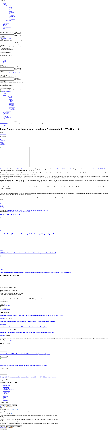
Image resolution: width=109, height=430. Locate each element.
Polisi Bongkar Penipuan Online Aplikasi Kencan (18, 211)
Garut (10, 11)
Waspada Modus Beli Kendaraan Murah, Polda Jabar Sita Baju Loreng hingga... (25, 354)
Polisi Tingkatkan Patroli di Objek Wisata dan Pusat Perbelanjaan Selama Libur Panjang (28, 210)
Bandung (6, 385)
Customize (3, 405)
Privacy (5, 397)
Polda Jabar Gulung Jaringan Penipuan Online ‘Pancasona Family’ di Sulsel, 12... (25, 365)
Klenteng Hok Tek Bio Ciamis (100, 169)
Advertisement (6, 398)
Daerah (4, 4)
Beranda (2, 123)
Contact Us (5, 400)
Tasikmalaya (12, 19)
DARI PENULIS (15, 214)
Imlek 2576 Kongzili (58, 169)
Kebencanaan (6, 23)
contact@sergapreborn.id (13, 340)
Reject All (9, 405)
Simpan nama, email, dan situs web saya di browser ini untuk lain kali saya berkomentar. (22, 298)
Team (4, 63)
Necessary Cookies (5, 409)
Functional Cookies (6, 413)
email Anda (16, 42)
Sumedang (11, 17)
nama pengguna (17, 33)
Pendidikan (5, 25)
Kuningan (11, 13)
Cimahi (5, 393)
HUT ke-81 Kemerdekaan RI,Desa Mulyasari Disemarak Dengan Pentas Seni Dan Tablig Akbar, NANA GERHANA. (35, 272)
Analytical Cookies (5, 418)
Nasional (5, 24)
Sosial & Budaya (7, 27)
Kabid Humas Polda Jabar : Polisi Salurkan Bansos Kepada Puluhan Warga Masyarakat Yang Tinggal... (32, 315)
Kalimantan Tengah (8, 389)
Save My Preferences (10, 426)
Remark (13, 413)
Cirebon (11, 9)
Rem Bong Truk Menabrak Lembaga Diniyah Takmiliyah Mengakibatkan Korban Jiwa (27, 332)
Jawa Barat (8, 20)
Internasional (6, 21)
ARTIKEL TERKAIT (5, 214)
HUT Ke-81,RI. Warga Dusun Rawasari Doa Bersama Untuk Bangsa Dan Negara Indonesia (28, 253)
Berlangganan (8, 306)
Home (4, 3)
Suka (4, 304)
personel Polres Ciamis (19, 169)
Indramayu (11, 12)
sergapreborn (3, 134)
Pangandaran (12, 16)
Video (4, 28)
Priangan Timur (9, 5)
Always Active (14, 409)
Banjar (10, 7)
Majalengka (11, 15)
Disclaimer (5, 396)
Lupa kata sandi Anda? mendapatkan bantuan (10, 72)
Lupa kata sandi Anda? (5, 38)
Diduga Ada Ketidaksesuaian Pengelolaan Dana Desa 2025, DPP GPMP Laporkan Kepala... (28, 377)
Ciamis (10, 8)
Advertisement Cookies (6, 422)
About (4, 61)
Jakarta (6, 387)
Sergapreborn (3, 169)
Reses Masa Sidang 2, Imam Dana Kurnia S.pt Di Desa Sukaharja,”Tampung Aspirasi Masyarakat (30, 234)
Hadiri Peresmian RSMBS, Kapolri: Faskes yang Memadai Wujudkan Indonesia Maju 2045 (28, 321)
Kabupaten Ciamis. (68, 169)
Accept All (14, 405)
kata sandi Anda (17, 35)
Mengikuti (7, 305)
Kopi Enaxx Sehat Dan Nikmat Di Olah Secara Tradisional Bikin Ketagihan (23, 327)
